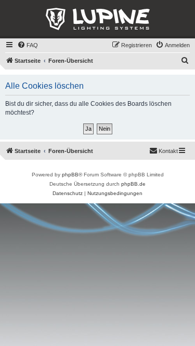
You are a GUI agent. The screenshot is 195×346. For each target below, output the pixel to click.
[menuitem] (27, 45)
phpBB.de (133, 184)
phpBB (70, 174)
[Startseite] (97, 19)
